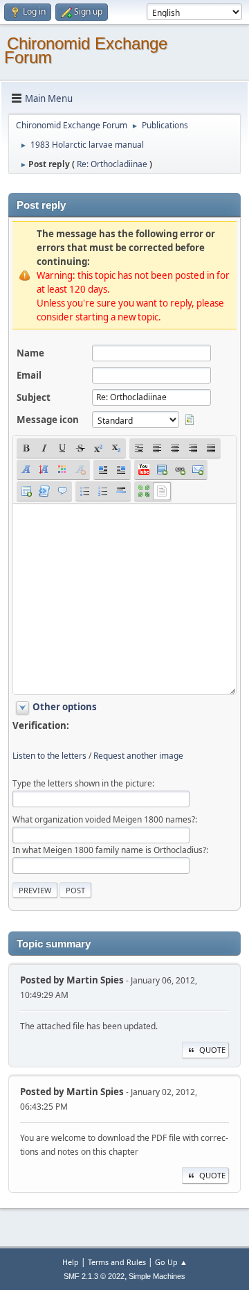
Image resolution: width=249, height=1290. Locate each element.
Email (29, 375)
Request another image (138, 756)
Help (70, 1262)
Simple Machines (157, 1276)
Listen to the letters (49, 756)
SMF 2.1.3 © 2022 (94, 1276)
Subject (33, 397)
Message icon (48, 419)
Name (30, 353)
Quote (212, 1049)
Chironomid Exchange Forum (85, 50)
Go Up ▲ (171, 1262)
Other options (65, 706)
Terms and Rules (117, 1262)
